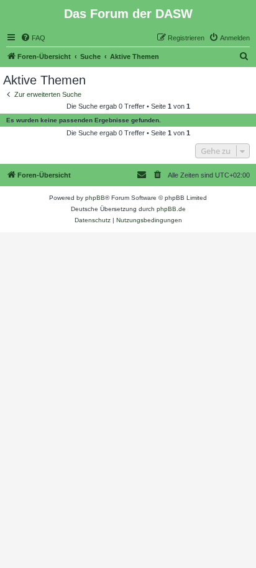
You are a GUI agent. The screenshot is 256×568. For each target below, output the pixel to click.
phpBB (95, 197)
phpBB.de (171, 208)
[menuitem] (33, 37)
